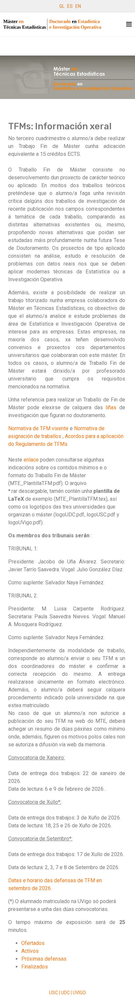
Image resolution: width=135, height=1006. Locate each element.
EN (78, 6)
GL (62, 6)
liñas (111, 407)
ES (70, 6)
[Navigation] (129, 24)
